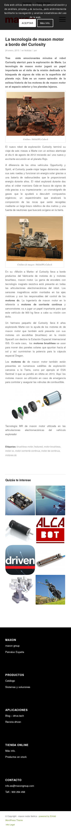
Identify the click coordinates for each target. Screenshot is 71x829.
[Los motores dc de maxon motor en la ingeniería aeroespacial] (50, 500)
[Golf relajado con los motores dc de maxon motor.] (50, 590)
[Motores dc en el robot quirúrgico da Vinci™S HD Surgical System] (20, 590)
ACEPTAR (27, 23)
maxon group (12, 645)
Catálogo (10, 680)
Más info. (10, 750)
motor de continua (50, 450)
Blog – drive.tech (14, 715)
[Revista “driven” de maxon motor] (20, 560)
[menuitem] (9, 824)
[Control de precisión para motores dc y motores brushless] (20, 500)
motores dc (11, 455)
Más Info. (45, 23)
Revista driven (13, 722)
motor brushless (52, 446)
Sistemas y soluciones (17, 687)
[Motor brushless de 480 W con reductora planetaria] (50, 560)
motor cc (9, 450)
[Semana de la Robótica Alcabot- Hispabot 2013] (50, 530)
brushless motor (25, 446)
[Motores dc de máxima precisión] (20, 530)
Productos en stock (16, 757)
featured (38, 446)
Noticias (27, 50)
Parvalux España (14, 652)
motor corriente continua (27, 450)
